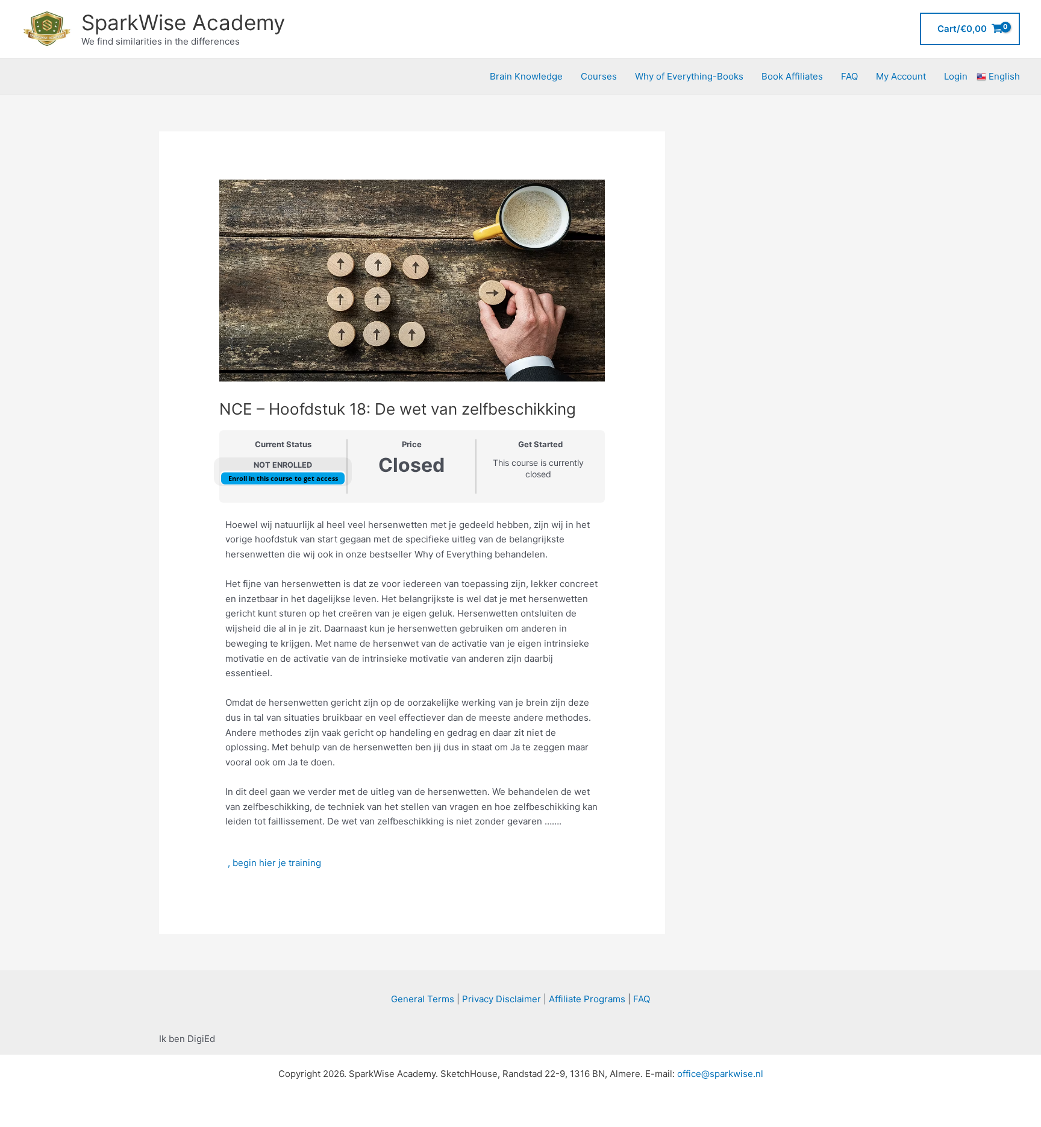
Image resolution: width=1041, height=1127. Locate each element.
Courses (599, 76)
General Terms (422, 999)
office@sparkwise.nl (720, 1073)
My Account (901, 76)
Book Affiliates (792, 76)
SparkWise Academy (183, 22)
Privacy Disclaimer (501, 999)
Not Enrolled (283, 464)
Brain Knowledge (526, 76)
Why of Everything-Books (689, 76)
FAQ (849, 76)
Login (956, 76)
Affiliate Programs (587, 999)
